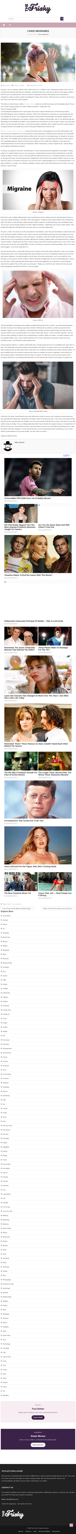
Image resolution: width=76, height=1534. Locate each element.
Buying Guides (7, 963)
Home (5, 1160)
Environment (7, 1053)
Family (5, 1057)
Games (5, 1091)
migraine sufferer (29, 104)
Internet (5, 1181)
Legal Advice (7, 1194)
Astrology (6, 933)
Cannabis (6, 967)
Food (4, 1070)
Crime (5, 1018)
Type (4, 1374)
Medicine (6, 1224)
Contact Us (28, 1531)
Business (6, 958)
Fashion (5, 1061)
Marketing (6, 1220)
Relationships (7, 1297)
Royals (5, 1305)
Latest (34, 1531)
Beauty (5, 941)
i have (13, 904)
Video (5, 1387)
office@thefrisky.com (12, 1499)
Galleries (6, 1083)
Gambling (6, 1087)
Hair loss (5, 1134)
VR (4, 1391)
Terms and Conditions (44, 1531)
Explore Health (38, 1417)
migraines (18, 904)
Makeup (5, 1215)
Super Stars (6, 1335)
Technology (6, 1344)
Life (4, 1198)
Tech (4, 1339)
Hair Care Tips (7, 1125)
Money (5, 1232)
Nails (4, 1254)
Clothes (5, 1001)
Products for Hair (8, 1284)
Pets (4, 1275)
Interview (6, 1185)
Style (4, 1331)
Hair (4, 1121)
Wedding (6, 1395)
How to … (6, 1172)
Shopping (6, 1314)
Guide (5, 1113)
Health (22, 85)
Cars (4, 971)
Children (5, 988)
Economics (6, 1040)
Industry (5, 1177)
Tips (4, 1352)
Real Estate (6, 1288)
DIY (4, 1035)
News (4, 1262)
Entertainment (7, 1048)
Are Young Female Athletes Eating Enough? (17, 908)
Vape (4, 1378)
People (5, 1271)
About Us (20, 1531)
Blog (4, 954)
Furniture (6, 1078)
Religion (5, 1301)
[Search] (61, 19)
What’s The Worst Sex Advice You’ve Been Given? (59, 908)
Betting (5, 946)
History (5, 1151)
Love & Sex (6, 1207)
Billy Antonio (6, 85)
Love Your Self (7, 1211)
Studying (5, 1327)
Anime (5, 924)
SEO (4, 1309)
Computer (6, 1005)
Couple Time (7, 1010)
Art (4, 928)
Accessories (6, 916)
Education (6, 1044)
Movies (5, 1241)
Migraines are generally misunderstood (13, 131)
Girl (4, 1104)
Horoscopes (6, 1164)
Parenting (6, 1267)
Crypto (5, 1023)
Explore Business (38, 1445)
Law (4, 1190)
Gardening (6, 1095)
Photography (7, 1279)
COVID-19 (6, 1014)
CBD (4, 980)
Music (5, 1250)
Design (5, 1031)
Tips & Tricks (7, 1357)
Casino (5, 975)
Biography (6, 950)
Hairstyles (6, 1138)
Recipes (5, 1292)
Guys (4, 1117)
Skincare (5, 1318)
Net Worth (6, 1258)
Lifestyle (5, 1202)
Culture (5, 1027)
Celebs (5, 984)
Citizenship (6, 993)
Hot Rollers (6, 1168)
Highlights (6, 1147)
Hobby (5, 1155)
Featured (6, 1065)
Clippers (5, 997)
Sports (5, 1322)
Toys (4, 1365)
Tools (4, 1361)
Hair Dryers (6, 1130)
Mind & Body (7, 1228)
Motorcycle (6, 1237)
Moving (5, 1245)
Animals (5, 920)
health (9, 904)
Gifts (4, 1100)
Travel (5, 1369)
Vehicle (5, 1382)
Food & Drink (7, 1074)
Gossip (5, 1108)
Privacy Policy (56, 1531)
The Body (6, 1348)
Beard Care (6, 937)
